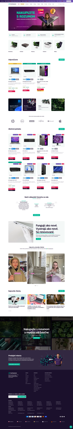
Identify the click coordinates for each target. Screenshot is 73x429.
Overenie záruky (47, 378)
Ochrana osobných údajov (48, 375)
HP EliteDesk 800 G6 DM (27, 81)
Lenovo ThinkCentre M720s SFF (21, 410)
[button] (59, 4)
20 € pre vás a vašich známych (37, 387)
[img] (34, 198)
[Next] (63, 266)
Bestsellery (27, 375)
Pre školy (35, 382)
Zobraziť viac (62, 59)
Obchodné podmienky (47, 374)
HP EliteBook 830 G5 (58, 401)
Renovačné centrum (36, 378)
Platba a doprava (47, 379)
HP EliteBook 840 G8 (12, 81)
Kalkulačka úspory (36, 383)
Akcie (26, 374)
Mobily (26, 382)
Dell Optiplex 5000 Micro (41, 180)
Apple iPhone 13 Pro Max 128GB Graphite (42, 82)
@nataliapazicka (50, 248)
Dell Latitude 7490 (48, 401)
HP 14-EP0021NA (26, 180)
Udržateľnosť (35, 379)
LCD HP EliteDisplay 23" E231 (21, 413)
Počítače (27, 378)
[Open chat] (71, 427)
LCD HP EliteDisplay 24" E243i (30, 413)
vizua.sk (20, 426)
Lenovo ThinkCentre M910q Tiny (31, 410)
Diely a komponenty (28, 383)
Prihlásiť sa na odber (22, 396)
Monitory (27, 379)
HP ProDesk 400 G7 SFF (12, 180)
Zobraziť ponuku (36, 337)
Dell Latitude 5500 (20, 401)
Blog (34, 375)
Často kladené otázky (36, 388)
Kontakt (35, 391)
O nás (34, 374)
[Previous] (9, 266)
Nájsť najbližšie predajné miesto (14, 364)
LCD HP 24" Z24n (10, 413)
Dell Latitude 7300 (29, 401)
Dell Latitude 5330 (54, 180)
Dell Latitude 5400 (10, 401)
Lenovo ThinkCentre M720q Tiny (12, 410)
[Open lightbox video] (36, 268)
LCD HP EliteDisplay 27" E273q (40, 413)
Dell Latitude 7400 (39, 401)
